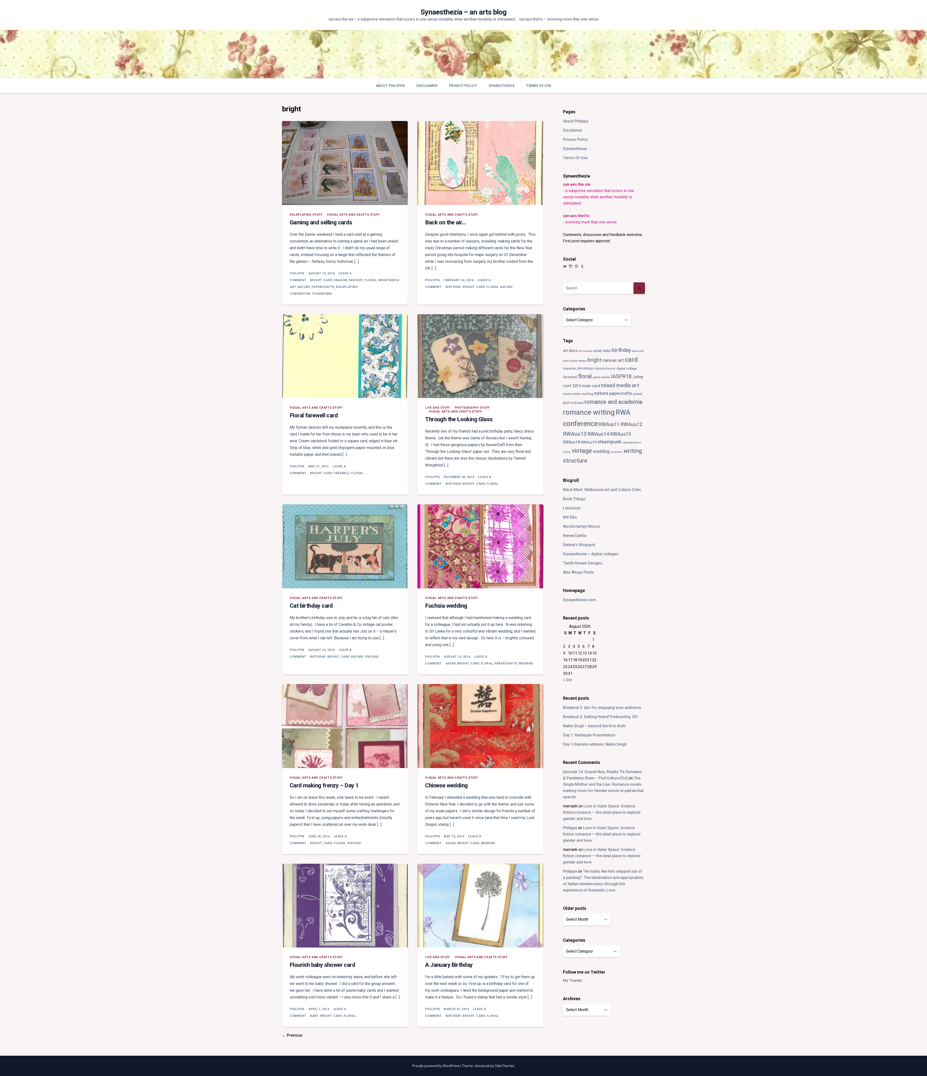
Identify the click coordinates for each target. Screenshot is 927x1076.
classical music (605, 368)
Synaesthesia (501, 86)
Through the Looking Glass (458, 419)
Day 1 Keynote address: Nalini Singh (595, 744)
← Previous (292, 1035)
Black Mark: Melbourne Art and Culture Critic (602, 489)
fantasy (356, 280)
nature (304, 287)
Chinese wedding (446, 785)
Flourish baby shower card (322, 965)
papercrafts (322, 287)
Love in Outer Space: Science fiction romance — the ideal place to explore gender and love (601, 812)
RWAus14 (598, 434)
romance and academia (613, 402)
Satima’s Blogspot (579, 544)
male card (591, 386)
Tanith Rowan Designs (583, 563)
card (327, 280)
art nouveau (586, 351)
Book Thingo (574, 499)
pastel (637, 394)
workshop (616, 452)
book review (578, 361)
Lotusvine (571, 508)
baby (314, 1016)
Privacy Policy (463, 86)
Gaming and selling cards (321, 222)
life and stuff (437, 407)
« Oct (567, 680)
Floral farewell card (314, 415)
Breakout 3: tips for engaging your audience (602, 707)
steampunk (322, 293)
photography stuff (472, 407)
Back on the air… (445, 222)
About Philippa (390, 86)
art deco (570, 350)
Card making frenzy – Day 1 (324, 785)
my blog (587, 394)
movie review (572, 394)
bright (316, 280)
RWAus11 (609, 424)
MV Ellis (570, 517)
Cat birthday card (311, 605)
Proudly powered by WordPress (436, 1066)
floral (371, 280)
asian (451, 663)
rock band (576, 403)
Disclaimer (427, 86)
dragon (340, 280)
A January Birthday (448, 965)
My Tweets (572, 980)
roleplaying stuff (306, 214)
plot (566, 403)
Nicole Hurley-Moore (581, 526)
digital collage (627, 368)
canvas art (613, 360)
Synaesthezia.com (579, 600)
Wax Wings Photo (578, 572)
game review (601, 377)
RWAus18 (571, 442)
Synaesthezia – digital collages (590, 554)
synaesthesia (630, 442)
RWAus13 (575, 434)
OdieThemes (504, 1066)
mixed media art (620, 385)
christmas (585, 368)
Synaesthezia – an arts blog (463, 12)
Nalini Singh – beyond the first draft (594, 726)
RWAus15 (620, 434)
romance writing (589, 412)
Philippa (297, 273)
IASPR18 (621, 376)
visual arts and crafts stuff (353, 214)
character (569, 368)
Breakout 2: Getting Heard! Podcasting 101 (600, 716)
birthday (454, 287)
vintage (372, 656)
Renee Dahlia (574, 535)
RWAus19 (589, 442)
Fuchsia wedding (446, 605)
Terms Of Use (538, 86)
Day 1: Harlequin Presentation (589, 735)
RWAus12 (631, 424)
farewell (342, 473)
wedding (526, 663)
